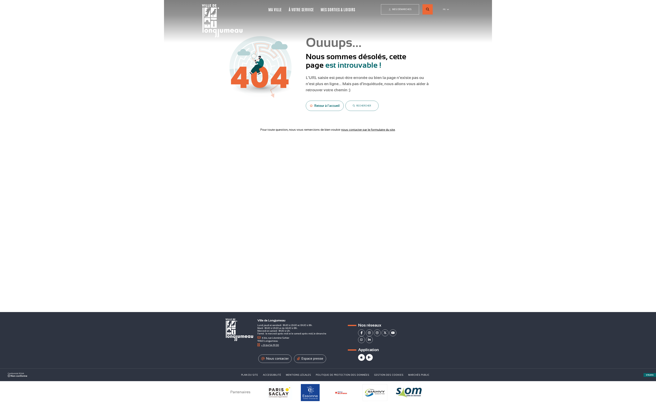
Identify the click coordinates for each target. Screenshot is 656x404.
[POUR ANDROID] (369, 357)
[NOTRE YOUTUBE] (393, 332)
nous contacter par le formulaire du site (368, 129)
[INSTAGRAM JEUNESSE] (377, 332)
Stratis (650, 375)
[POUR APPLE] (361, 357)
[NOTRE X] (385, 332)
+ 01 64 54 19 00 (270, 345)
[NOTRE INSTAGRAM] (369, 332)
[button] (427, 9)
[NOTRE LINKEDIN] (369, 339)
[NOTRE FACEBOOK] (361, 332)
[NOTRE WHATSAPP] (361, 339)
